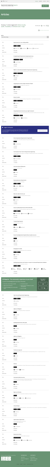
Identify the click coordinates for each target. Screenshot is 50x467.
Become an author (33, 460)
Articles (36, 1)
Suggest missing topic (42, 130)
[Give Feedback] (3, 1)
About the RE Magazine (25, 458)
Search (48, 1)
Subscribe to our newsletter (43, 288)
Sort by (2, 35)
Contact (22, 460)
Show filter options (38, 25)
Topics (46, 5)
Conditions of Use (30, 464)
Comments (40, 1)
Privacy (24, 464)
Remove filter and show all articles (44, 30)
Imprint (21, 464)
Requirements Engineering (9, 5)
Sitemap (18, 464)
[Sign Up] (1, 1)
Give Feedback (32, 457)
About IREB (23, 457)
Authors (44, 1)
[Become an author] (6, 1)
